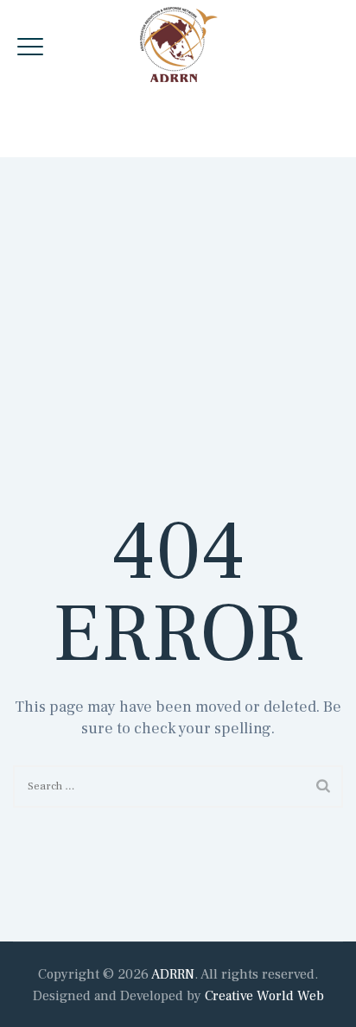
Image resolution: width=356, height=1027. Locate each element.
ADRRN (172, 974)
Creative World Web (264, 996)
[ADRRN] (178, 44)
